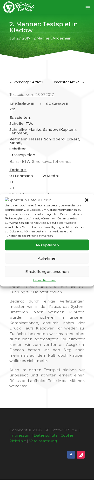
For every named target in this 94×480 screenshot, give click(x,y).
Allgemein (62, 38)
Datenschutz (45, 435)
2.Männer (42, 38)
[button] (86, 199)
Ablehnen (47, 258)
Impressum (20, 435)
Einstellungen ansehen (47, 271)
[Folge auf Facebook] (71, 455)
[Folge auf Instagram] (81, 455)
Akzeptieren (47, 245)
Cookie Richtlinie (44, 280)
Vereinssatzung (43, 441)
